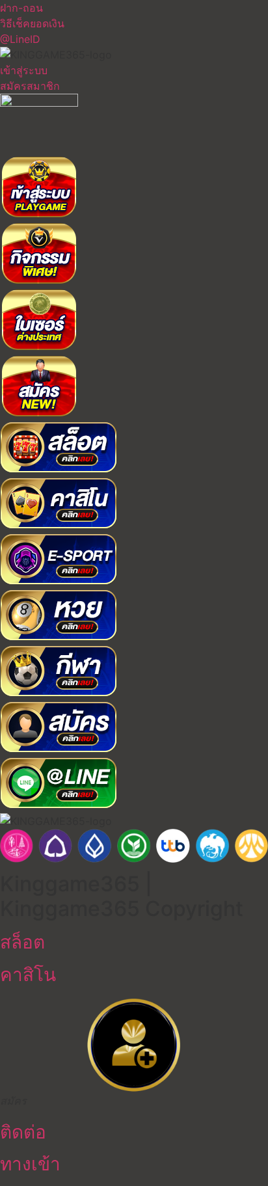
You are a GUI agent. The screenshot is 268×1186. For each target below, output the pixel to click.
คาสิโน (28, 975)
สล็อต (22, 942)
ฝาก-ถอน (21, 7)
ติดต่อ (23, 1132)
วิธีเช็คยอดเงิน (32, 23)
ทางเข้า (30, 1164)
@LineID (20, 39)
